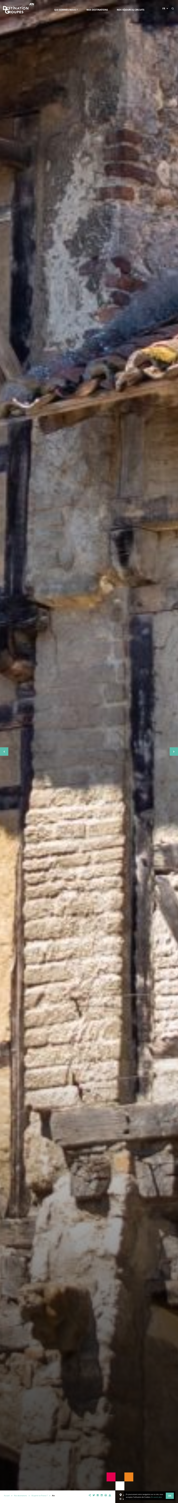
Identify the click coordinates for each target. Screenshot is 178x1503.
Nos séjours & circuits (130, 9)
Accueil (7, 1495)
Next (174, 751)
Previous (4, 751)
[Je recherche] (172, 8)
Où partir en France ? (39, 1495)
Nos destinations (97, 9)
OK (169, 1495)
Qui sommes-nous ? (66, 9)
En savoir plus (156, 1497)
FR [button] (163, 8)
